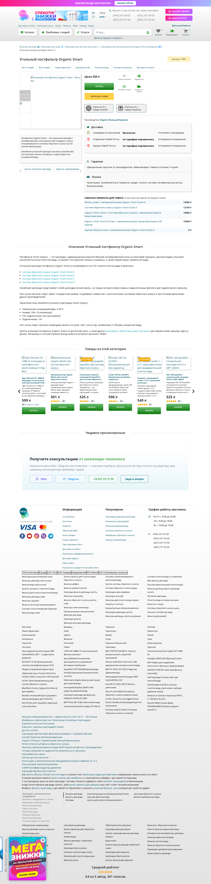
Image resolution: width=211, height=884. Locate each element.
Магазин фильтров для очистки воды (165, 584)
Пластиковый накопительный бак (40, 764)
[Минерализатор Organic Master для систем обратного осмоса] (63, 363)
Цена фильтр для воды (74, 825)
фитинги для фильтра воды (147, 797)
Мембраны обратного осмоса (120, 535)
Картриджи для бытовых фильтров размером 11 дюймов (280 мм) (57, 733)
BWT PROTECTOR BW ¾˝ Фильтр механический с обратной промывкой (121, 654)
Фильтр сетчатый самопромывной (38, 604)
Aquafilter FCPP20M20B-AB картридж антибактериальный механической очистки (81, 672)
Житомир (26, 627)
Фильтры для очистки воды (160, 837)
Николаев (68, 643)
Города (43, 572)
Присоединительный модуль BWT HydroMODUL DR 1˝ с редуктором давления (38, 654)
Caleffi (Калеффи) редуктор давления (41, 767)
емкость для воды (73, 797)
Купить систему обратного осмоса (122, 584)
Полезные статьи (45, 25)
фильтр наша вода (42, 788)
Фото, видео (44, 67)
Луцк (149, 639)
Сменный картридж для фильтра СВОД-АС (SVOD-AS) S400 (79, 696)
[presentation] (19, 390)
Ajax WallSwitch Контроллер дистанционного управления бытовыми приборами (78, 662)
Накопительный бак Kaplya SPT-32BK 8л (165, 653)
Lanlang (83, 25)
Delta (75, 25)
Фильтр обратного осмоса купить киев (80, 602)
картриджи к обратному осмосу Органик (127, 331)
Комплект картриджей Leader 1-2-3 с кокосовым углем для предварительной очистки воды (148, 380)
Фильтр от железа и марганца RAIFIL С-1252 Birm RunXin (164, 697)
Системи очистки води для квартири (39, 608)
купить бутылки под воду (37, 169)
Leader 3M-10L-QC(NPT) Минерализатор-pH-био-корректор (120, 377)
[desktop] (123, 32)
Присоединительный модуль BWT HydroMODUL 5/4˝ (122, 678)
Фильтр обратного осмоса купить (163, 845)
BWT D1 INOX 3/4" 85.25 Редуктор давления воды (121, 671)
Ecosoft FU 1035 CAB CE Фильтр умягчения (120, 686)
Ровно (67, 647)
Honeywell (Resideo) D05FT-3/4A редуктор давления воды (78, 689)
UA (93, 17)
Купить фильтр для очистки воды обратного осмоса (80, 578)
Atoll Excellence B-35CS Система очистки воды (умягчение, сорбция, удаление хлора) (164, 688)
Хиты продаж (69, 535)
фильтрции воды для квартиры (100, 774)
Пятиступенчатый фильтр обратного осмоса (45, 743)
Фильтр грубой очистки (75, 588)
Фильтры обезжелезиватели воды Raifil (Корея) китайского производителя (62, 747)
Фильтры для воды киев (33, 596)
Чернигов (26, 643)
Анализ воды (70, 836)
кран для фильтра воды (98, 797)
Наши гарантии (70, 539)
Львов (150, 635)
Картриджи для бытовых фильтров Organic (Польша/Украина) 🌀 (131, 46)
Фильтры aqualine (30, 600)
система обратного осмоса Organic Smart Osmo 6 (48, 275)
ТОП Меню (92, 572)
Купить (99, 86)
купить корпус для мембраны (66, 777)
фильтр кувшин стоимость (108, 37)
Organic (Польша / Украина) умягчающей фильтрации (51, 740)
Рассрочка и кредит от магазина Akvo (81, 567)
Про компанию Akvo (72, 544)
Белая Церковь (154, 643)
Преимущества (83, 67)
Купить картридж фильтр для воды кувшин (122, 835)
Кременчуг (152, 631)
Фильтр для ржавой (156, 616)
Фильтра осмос (71, 860)
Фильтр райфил (71, 584)
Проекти (67, 25)
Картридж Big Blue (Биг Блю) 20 (38, 771)
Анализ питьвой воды (116, 539)
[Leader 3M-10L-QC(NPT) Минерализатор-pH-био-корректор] (121, 363)
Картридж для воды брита (118, 829)
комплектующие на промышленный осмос (108, 793)
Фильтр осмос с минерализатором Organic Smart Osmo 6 (114, 202)
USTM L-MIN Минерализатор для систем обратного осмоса (37, 682)
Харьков (151, 647)
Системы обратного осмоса (119, 530)
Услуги (85, 32)
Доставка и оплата (27, 25)
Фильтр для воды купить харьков (38, 829)
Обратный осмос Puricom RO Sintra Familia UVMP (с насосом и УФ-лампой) (40, 675)
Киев (66, 631)
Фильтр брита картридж (159, 853)
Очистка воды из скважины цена (163, 600)
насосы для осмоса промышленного (104, 800)
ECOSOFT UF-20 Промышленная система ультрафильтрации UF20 (38, 663)
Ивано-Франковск (30, 631)
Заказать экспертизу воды (160, 612)
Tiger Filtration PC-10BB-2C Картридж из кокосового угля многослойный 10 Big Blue (33, 380)
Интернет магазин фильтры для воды (165, 833)
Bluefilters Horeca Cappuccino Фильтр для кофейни (39, 690)
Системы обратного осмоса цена (163, 608)
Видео (91, 25)
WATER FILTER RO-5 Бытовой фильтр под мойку (164, 671)
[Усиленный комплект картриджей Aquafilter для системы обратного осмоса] (92, 363)
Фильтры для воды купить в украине (123, 616)
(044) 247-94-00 (121, 15)
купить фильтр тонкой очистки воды (45, 774)
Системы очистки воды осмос (78, 852)
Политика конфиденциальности (78, 553)
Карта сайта (68, 563)
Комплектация (102, 67)
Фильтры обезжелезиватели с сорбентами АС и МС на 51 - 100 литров (59, 716)
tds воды (69, 800)
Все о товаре (28, 67)
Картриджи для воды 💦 (53, 46)
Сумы (108, 639)
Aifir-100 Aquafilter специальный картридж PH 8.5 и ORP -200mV (177, 377)
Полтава (151, 627)
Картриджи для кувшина (117, 852)
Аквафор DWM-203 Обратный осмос (164, 658)
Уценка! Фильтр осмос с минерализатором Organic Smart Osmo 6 (119, 230)
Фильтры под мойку (73, 596)
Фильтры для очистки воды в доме (122, 600)
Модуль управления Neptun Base (38, 669)
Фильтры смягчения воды (76, 607)
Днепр (109, 635)
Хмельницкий (28, 635)
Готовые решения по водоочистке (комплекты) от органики (53, 750)
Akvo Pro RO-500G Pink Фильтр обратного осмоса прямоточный (121, 693)
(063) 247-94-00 (146, 15)
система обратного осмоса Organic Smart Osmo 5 (48, 272)
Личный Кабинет (182, 25)
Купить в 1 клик (99, 96)
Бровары (68, 627)
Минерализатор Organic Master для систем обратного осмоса (61, 377)
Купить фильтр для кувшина (119, 860)
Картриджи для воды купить (119, 612)
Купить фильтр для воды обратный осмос (122, 846)
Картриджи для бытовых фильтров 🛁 (82, 46)
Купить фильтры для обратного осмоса (79, 831)
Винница (68, 639)
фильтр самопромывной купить (73, 169)
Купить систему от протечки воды (38, 588)
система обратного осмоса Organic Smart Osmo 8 (48, 282)
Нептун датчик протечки (35, 757)
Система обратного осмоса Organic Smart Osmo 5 (110, 207)
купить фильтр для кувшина (84, 784)
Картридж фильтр (72, 618)
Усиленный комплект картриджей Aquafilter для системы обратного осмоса (90, 377)
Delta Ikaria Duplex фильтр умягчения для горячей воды (82, 682)
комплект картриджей (114, 781)
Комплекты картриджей (117, 521)
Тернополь (111, 631)
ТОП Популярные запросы (113, 572)
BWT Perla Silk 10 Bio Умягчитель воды (82, 702)
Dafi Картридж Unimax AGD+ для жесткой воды (162, 679)
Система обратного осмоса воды (121, 588)
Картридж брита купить (75, 848)
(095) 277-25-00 (146, 19)
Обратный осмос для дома (118, 825)
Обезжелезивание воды (117, 526)
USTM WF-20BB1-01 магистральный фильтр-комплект (80, 653)
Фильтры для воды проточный (36, 580)
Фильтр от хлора (155, 604)
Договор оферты (71, 558)
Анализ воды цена (30, 833)
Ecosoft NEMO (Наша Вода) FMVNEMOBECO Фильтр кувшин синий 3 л (162, 706)
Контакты (67, 521)
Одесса (67, 635)
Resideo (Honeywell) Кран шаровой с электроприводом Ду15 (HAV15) (39, 697)
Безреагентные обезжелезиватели (122, 608)
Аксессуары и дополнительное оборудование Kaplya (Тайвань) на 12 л (59, 760)
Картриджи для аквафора (118, 592)
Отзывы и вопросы (123, 67)
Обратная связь (70, 530)
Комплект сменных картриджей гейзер (43, 726)
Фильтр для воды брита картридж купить (163, 590)
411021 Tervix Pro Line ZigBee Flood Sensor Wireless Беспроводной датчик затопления (123, 702)
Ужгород (26, 647)
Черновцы (111, 647)
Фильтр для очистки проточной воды (40, 592)
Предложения (79, 572)
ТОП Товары (64, 572)
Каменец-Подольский (116, 643)
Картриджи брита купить (118, 856)
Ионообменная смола (33, 754)
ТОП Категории (30, 572)
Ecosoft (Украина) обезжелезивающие (42, 737)
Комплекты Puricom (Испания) (38, 723)
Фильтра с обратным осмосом (162, 825)
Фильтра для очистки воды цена (79, 856)
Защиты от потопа (114, 604)
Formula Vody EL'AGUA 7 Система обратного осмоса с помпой (121, 711)
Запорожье (27, 639)
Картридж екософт (114, 596)
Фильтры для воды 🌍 (30, 46)
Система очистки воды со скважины (164, 576)
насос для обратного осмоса (147, 793)
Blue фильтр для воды (157, 580)
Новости (67, 526)
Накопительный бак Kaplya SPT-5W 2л (82, 706)
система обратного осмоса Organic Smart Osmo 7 (48, 278)
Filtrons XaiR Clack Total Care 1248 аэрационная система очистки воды (123, 663)
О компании (68, 516)
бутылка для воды (73, 793)
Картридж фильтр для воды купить (80, 592)
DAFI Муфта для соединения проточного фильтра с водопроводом (165, 664)
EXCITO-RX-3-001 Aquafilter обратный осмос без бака (39, 704)
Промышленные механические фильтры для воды (79, 613)
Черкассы (110, 627)
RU (93, 13)
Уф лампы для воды (156, 596)
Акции (58, 25)
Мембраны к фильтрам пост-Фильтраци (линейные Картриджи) (56, 720)
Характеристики (63, 67)
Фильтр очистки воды (157, 841)
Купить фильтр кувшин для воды (163, 829)
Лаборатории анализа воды (35, 825)
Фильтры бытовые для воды (77, 623)
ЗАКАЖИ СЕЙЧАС (125, 3)
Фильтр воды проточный (34, 584)
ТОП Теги (52, 572)
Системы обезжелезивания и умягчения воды (119, 578)
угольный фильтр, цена (105, 788)
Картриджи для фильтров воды (120, 516)
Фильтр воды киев (31, 612)
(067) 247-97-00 (121, 19)
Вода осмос (111, 840)
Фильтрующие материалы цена (37, 576)
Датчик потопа (30, 730)
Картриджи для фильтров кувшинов (164, 849)
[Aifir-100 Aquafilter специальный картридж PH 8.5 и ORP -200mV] (178, 363)
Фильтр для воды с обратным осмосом (78, 842)
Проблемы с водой (58, 32)
